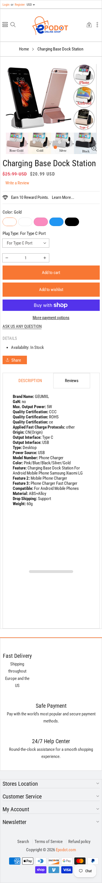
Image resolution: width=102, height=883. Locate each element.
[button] (5, 25)
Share (16, 360)
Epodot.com (66, 849)
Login (6, 5)
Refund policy (79, 841)
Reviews (71, 380)
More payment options (51, 317)
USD (29, 5)
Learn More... (63, 197)
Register (18, 5)
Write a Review (17, 183)
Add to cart (51, 272)
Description (30, 380)
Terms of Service (49, 841)
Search (23, 841)
